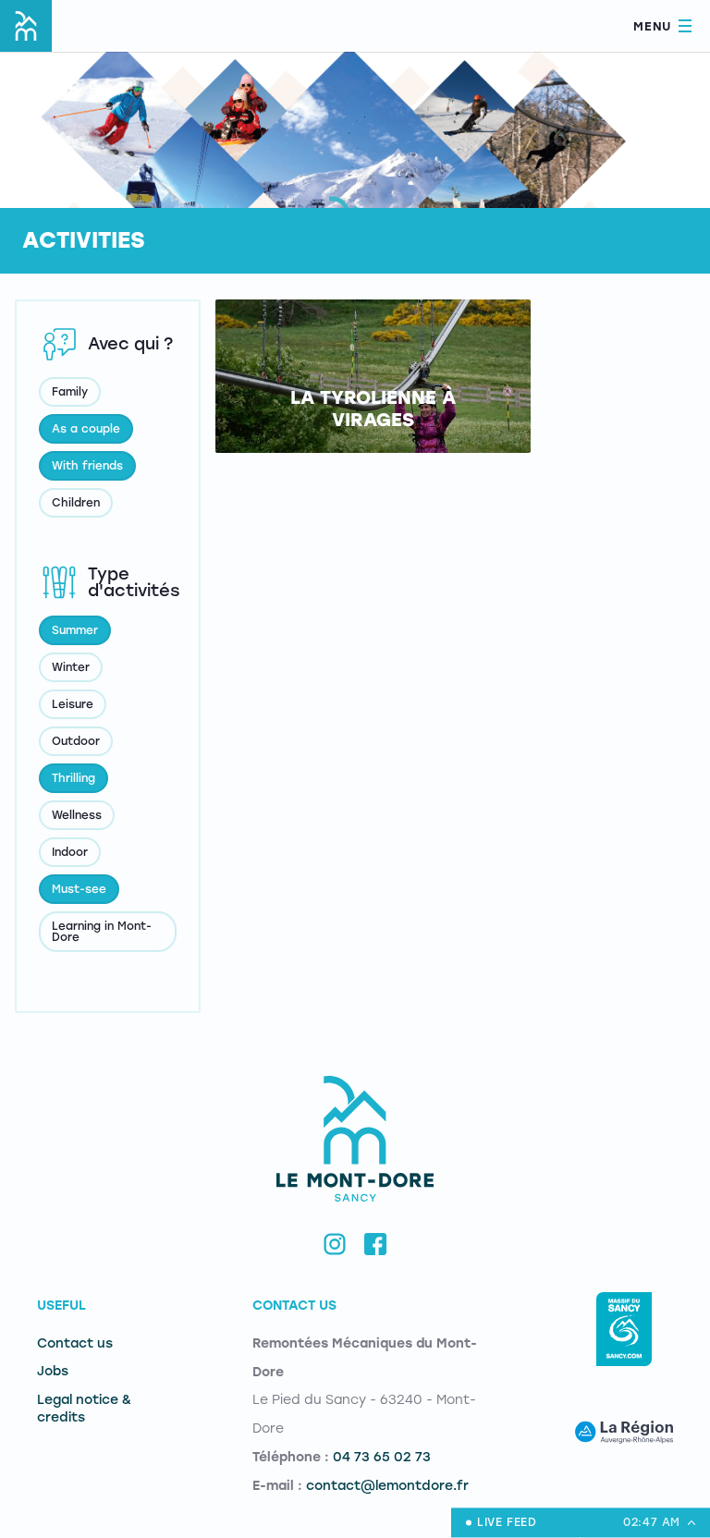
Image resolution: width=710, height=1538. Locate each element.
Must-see (79, 889)
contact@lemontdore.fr (387, 1486)
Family (70, 391)
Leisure (72, 704)
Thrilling (73, 778)
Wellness (77, 815)
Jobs (52, 1371)
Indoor (70, 852)
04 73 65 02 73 (382, 1457)
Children (76, 502)
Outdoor (76, 741)
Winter (71, 667)
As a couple (86, 428)
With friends (87, 465)
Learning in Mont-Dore (102, 932)
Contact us (75, 1343)
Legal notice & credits (84, 1408)
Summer (75, 630)
